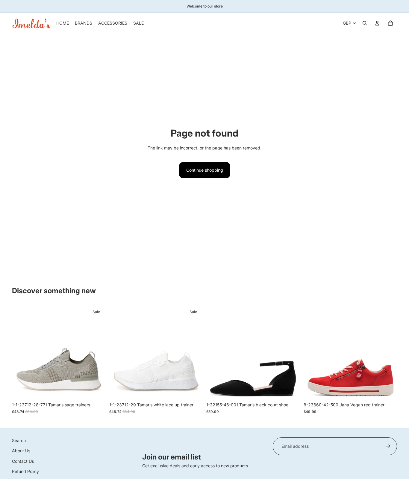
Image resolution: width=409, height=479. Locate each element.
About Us (21, 450)
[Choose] (96, 390)
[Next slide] (97, 352)
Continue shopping (204, 170)
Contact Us (23, 461)
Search (19, 440)
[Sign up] (388, 446)
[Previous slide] (21, 352)
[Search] (364, 23)
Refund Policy (25, 471)
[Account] (377, 23)
